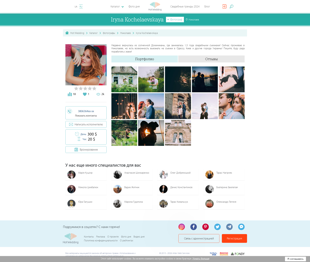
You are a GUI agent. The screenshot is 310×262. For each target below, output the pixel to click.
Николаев (125, 33)
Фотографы (109, 33)
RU (81, 6)
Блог (207, 6)
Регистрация (234, 238)
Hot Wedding (77, 33)
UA (76, 6)
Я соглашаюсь (295, 258)
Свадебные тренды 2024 (185, 6)
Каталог (93, 33)
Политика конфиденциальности (101, 240)
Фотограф (176, 19)
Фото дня (134, 6)
